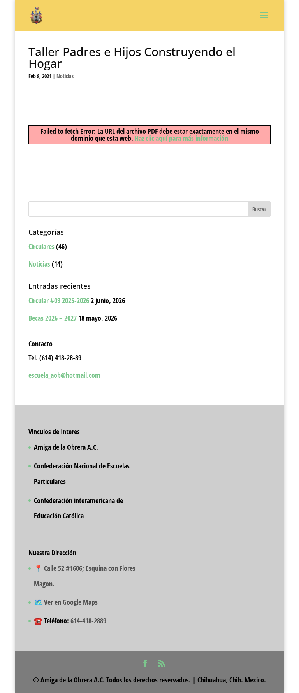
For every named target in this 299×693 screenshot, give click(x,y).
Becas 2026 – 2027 (52, 318)
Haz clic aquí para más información (181, 138)
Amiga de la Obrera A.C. (66, 447)
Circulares (41, 246)
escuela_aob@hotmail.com (64, 375)
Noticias (65, 76)
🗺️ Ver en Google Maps (66, 602)
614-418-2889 (88, 620)
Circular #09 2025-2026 (58, 300)
